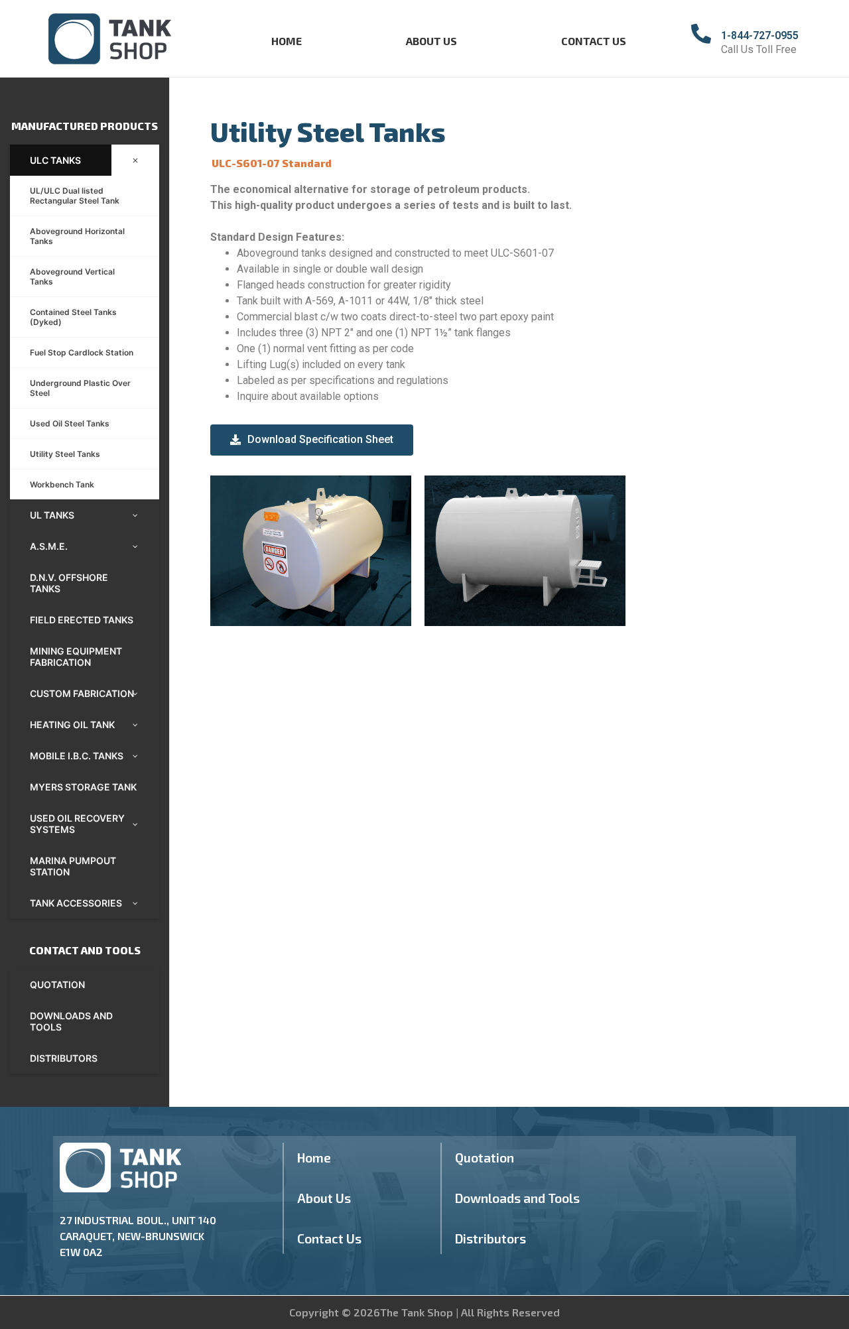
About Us (431, 40)
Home (286, 40)
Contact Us (593, 40)
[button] (311, 440)
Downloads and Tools (517, 1198)
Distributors (490, 1238)
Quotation (484, 1157)
